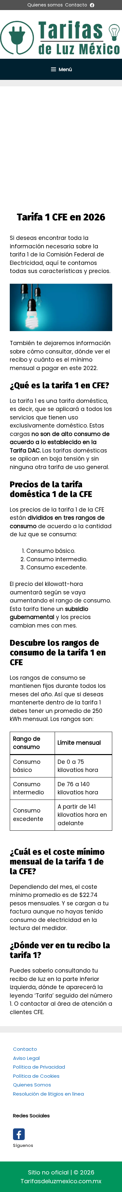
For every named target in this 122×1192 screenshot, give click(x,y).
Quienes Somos (32, 1084)
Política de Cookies (36, 1076)
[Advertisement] (61, 147)
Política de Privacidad (39, 1066)
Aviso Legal (26, 1058)
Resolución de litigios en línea (48, 1093)
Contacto (25, 1049)
